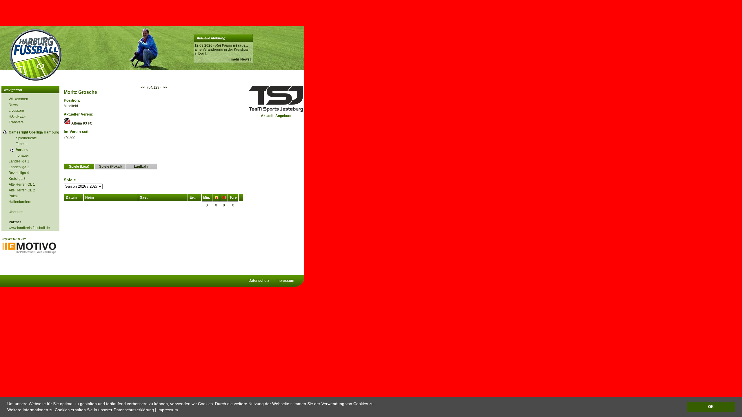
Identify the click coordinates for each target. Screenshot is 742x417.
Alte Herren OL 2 (22, 190)
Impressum (167, 409)
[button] (180, 410)
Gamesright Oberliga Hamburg (34, 132)
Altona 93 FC (81, 123)
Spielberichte (26, 138)
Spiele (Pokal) (110, 166)
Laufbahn (141, 166)
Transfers (16, 122)
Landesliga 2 (19, 167)
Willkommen (18, 99)
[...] (207, 54)
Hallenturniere (20, 202)
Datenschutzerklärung (134, 409)
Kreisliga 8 (17, 179)
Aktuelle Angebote (276, 116)
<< (143, 87)
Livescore (16, 111)
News (13, 105)
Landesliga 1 (19, 161)
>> (165, 87)
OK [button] (711, 407)
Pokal (13, 196)
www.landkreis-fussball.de (29, 228)
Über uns (16, 212)
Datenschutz (259, 280)
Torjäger (22, 155)
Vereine (22, 150)
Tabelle (22, 144)
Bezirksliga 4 (19, 173)
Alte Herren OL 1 (22, 184)
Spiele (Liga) (79, 166)
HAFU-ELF (17, 116)
